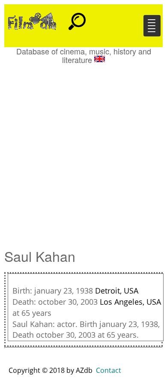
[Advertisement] (83, 152)
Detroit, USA (116, 290)
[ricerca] (77, 17)
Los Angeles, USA (130, 302)
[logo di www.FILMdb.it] (32, 20)
